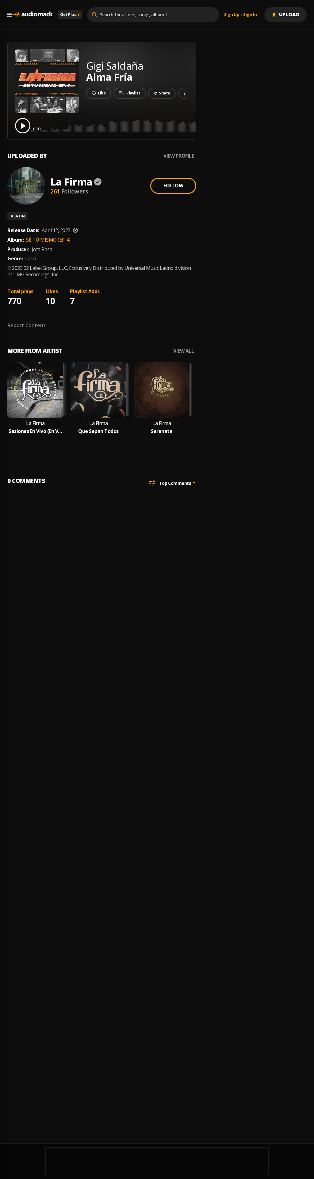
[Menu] (9, 15)
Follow (173, 185)
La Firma (71, 182)
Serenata (161, 431)
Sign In (250, 14)
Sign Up (231, 14)
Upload (289, 14)
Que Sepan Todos (98, 431)
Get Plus (70, 14)
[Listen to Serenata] (162, 390)
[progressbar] (170, 125)
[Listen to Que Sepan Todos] (98, 390)
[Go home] (32, 14)
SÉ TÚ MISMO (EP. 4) (48, 239)
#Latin (17, 216)
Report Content (26, 325)
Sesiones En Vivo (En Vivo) (35, 431)
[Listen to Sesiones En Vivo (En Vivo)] (35, 390)
